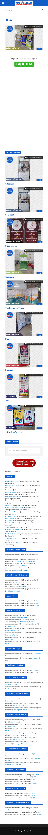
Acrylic (36, 775)
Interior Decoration (11, 543)
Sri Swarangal (11, 246)
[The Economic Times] (24, 292)
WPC (34, 781)
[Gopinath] (24, 261)
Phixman (9, 370)
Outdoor (38, 672)
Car (36, 603)
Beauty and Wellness (12, 501)
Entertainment (10, 516)
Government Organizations (14, 507)
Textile (7, 527)
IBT (7, 401)
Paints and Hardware (12, 534)
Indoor (36, 670)
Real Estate (9, 518)
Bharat (8, 339)
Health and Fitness (11, 486)
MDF (34, 777)
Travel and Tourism (12, 523)
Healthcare (9, 490)
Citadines (9, 184)
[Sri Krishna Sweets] (24, 417)
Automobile (9, 505)
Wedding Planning (19, 735)
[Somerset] (24, 199)
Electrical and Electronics (13, 529)
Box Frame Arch (10, 689)
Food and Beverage (12, 481)
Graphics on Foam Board (13, 765)
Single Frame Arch (11, 684)
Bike (37, 605)
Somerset (9, 215)
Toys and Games (11, 538)
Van (37, 601)
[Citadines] (24, 168)
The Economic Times (14, 308)
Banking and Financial (12, 512)
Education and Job (15, 591)
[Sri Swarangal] (24, 230)
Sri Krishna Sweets (13, 432)
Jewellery (8, 521)
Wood (36, 783)
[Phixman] (24, 355)
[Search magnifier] (42, 10)
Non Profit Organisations (13, 497)
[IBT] (24, 386)
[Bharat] (24, 324)
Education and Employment (14, 492)
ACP (34, 779)
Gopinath (9, 277)
